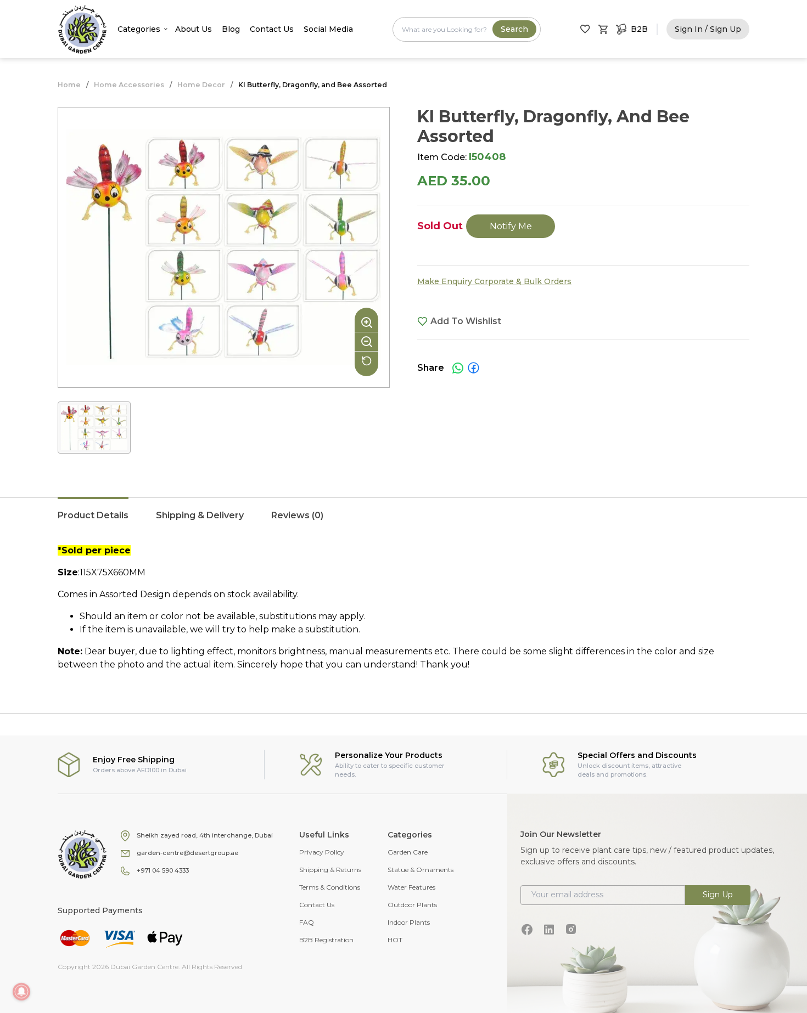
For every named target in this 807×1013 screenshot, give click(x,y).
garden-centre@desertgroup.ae (187, 853)
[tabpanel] (403, 607)
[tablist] (403, 521)
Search (514, 29)
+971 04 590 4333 (163, 870)
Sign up (718, 894)
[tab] (93, 521)
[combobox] (467, 29)
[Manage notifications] (21, 991)
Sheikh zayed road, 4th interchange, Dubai (205, 835)
